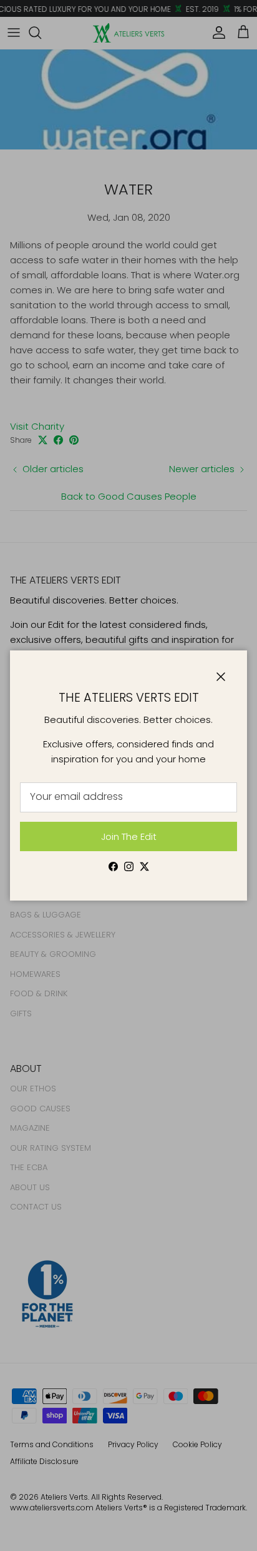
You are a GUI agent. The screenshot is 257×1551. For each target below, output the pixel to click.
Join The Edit (129, 836)
